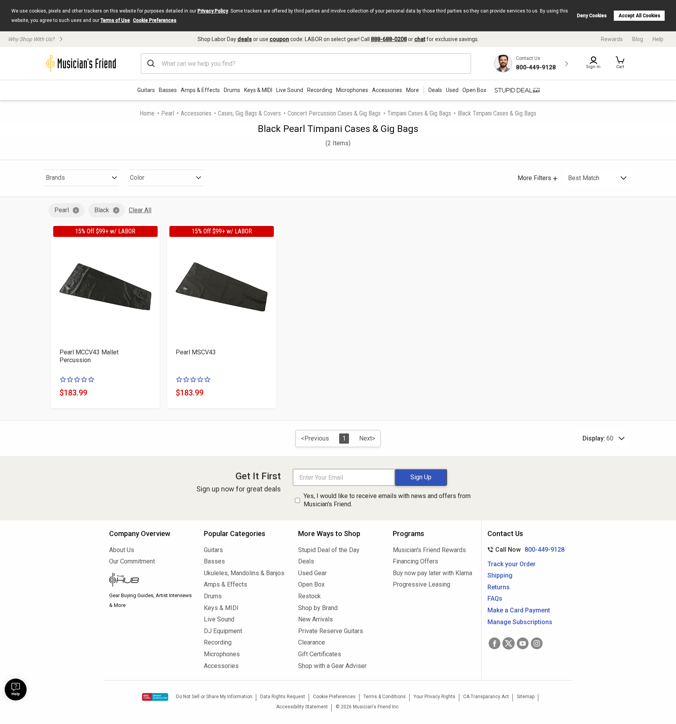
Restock (309, 596)
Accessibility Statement (302, 707)
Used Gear (312, 573)
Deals (306, 561)
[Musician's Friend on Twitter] (509, 643)
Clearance (311, 642)
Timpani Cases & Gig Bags (419, 113)
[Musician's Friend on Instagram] (537, 643)
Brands (55, 177)
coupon (279, 39)
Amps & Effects (200, 90)
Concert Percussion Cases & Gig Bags (334, 113)
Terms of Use (115, 20)
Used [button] (452, 90)
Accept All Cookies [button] (639, 15)
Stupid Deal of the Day (329, 550)
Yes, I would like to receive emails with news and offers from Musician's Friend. (387, 500)
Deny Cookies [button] (592, 15)
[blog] (150, 581)
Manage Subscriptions (519, 622)
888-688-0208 (389, 39)
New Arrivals (315, 619)
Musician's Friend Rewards (429, 550)
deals (244, 39)
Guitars (146, 90)
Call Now (524, 549)
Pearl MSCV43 (196, 352)
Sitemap (525, 696)
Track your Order (511, 564)
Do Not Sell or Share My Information (214, 696)
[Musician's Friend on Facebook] (494, 643)
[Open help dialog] (16, 690)
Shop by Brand (318, 608)
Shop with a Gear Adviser (332, 666)
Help (658, 39)
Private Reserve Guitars (330, 631)
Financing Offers (415, 561)
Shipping (499, 575)
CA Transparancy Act (486, 696)
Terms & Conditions (384, 696)
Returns (498, 587)
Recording (319, 90)
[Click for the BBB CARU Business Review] (155, 697)
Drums (232, 90)
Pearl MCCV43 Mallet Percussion (89, 356)
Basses (168, 90)
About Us (121, 550)
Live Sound (289, 90)
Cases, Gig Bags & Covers (249, 113)
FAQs (494, 598)
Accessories (387, 90)
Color (137, 177)
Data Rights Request (282, 696)
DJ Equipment (223, 631)
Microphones (352, 90)
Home (147, 113)
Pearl (167, 113)
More (412, 90)
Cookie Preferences (154, 20)
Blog (637, 39)
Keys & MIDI (258, 90)
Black (101, 210)
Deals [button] (435, 90)
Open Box (311, 584)
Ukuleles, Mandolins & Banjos (244, 573)
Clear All (140, 210)
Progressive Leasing (421, 584)
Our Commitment (132, 561)
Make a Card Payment (518, 610)
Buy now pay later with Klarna (432, 573)
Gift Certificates (319, 654)
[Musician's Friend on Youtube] (523, 643)
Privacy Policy (213, 11)
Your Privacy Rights (434, 696)
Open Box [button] (474, 90)
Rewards (612, 39)
